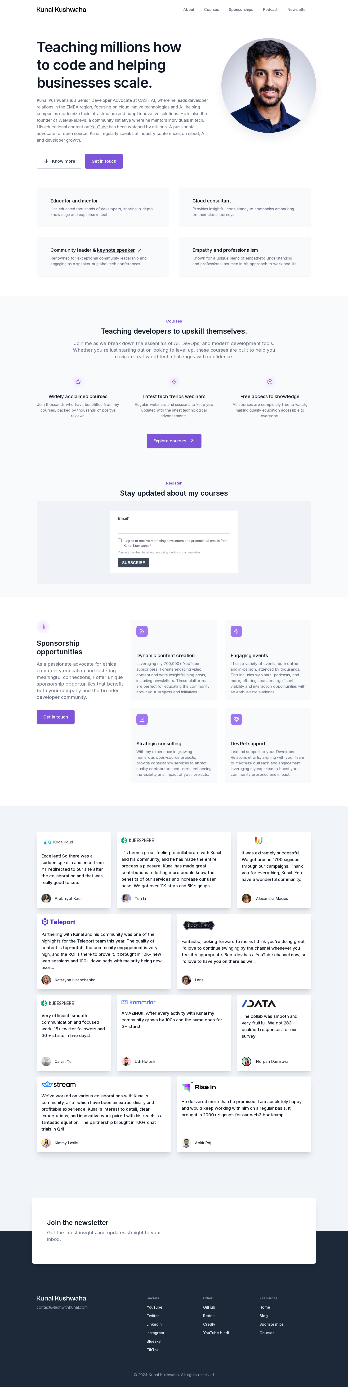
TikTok (153, 1349)
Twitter (153, 1315)
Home (264, 1307)
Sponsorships (241, 9)
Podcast (270, 9)
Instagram (155, 1332)
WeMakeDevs (72, 120)
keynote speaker (116, 250)
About (188, 9)
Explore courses (169, 440)
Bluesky (154, 1341)
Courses (211, 9)
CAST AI (146, 100)
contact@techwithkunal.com (62, 1307)
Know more (63, 161)
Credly (209, 1324)
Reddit (209, 1315)
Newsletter (297, 9)
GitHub (209, 1307)
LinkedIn (154, 1324)
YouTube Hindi (216, 1332)
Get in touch (104, 161)
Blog (263, 1315)
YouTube (99, 126)
